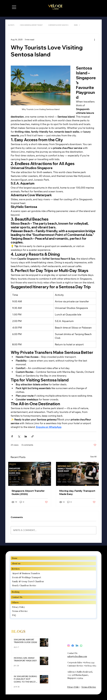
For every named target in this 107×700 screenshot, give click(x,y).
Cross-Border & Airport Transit (31, 25)
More (76, 25)
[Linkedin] (77, 645)
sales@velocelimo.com (77, 656)
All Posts (11, 25)
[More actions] (94, 39)
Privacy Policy (73, 687)
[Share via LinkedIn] (25, 436)
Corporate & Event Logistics (58, 25)
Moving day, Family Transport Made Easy (77, 492)
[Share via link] (32, 436)
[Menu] (14, 7)
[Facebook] (72, 645)
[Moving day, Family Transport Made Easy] (77, 474)
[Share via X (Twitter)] (19, 436)
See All (93, 456)
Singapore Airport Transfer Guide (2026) (28, 492)
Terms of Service (88, 687)
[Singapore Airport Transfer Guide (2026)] (29, 474)
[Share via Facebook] (12, 436)
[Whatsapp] (81, 645)
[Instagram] (68, 645)
